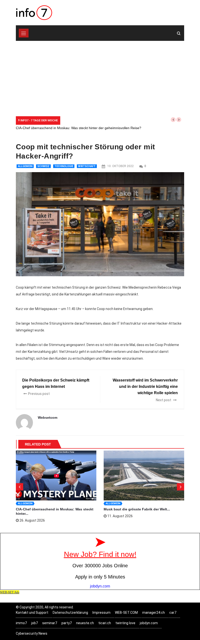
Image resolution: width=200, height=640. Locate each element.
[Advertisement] (100, 77)
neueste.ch (85, 623)
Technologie (63, 166)
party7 (66, 623)
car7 (172, 612)
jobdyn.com (149, 623)
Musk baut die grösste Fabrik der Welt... (137, 509)
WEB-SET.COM (126, 612)
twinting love (125, 623)
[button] (173, 119)
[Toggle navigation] (23, 33)
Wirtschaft (87, 166)
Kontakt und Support (32, 612)
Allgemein (25, 166)
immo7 (21, 623)
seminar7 (49, 623)
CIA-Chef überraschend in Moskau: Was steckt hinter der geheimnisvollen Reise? (78, 128)
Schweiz (43, 166)
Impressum (101, 612)
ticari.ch (104, 623)
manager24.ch (153, 612)
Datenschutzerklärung (70, 612)
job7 (34, 623)
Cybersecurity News (31, 633)
